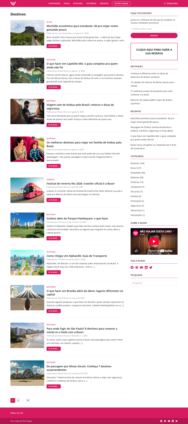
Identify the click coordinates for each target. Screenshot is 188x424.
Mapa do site (16, 412)
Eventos (104, 3)
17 (28, 400)
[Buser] (13, 3)
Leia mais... (53, 46)
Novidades (54, 3)
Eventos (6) (136, 196)
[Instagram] (136, 267)
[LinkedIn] (146, 267)
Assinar (154, 35)
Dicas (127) (136, 168)
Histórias (91, 3)
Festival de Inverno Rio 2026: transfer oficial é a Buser (81, 183)
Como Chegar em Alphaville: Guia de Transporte (77, 256)
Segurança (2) (137, 205)
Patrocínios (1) (137, 210)
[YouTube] (141, 267)
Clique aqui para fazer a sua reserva (154, 51)
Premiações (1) (138, 215)
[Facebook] (132, 267)
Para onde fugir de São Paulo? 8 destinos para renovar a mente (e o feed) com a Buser (82, 330)
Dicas (67, 3)
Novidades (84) (138, 172)
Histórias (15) (137, 182)
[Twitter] (150, 267)
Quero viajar (121, 3)
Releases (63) (137, 177)
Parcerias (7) (137, 191)
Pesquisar (172, 3)
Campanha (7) (137, 186)
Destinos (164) (137, 163)
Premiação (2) (137, 201)
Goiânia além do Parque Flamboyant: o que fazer (77, 218)
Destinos (78, 3)
